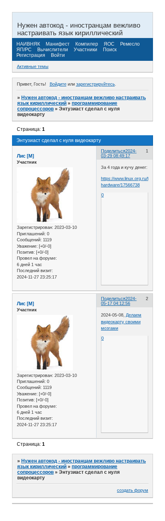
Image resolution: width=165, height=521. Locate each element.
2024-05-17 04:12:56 (119, 301)
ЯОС (109, 44)
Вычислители (52, 49)
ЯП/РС (24, 49)
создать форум (132, 490)
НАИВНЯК (28, 44)
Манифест (58, 44)
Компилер (86, 44)
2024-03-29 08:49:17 (119, 153)
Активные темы (32, 66)
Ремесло (130, 44)
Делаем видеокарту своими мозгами (121, 322)
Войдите (58, 84)
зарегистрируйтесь (95, 84)
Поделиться (113, 150)
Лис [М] (25, 156)
